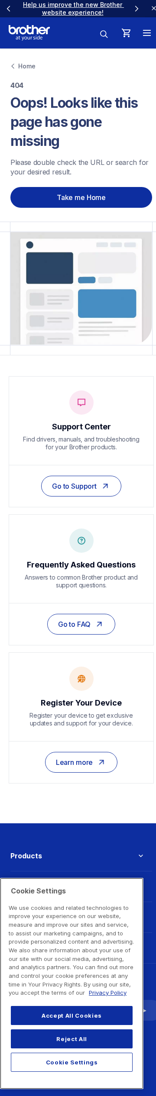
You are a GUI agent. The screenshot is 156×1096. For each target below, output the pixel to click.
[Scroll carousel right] (136, 8)
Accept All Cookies (72, 1015)
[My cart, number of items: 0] (126, 33)
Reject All (71, 1038)
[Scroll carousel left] (8, 8)
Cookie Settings (72, 1062)
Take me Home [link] (81, 197)
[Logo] (29, 33)
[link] (73, 8)
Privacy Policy (108, 992)
